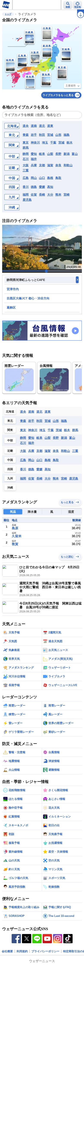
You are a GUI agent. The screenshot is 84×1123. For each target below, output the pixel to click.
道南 (34, 125)
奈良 (58, 165)
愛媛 (42, 186)
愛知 (34, 153)
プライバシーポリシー (45, 951)
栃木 (70, 142)
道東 (50, 125)
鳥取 (58, 177)
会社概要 (7, 951)
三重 (26, 170)
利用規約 (22, 951)
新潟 (67, 153)
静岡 (26, 153)
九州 (12, 197)
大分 (50, 194)
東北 (12, 135)
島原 (15, 528)
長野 (58, 153)
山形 (58, 134)
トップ (8, 14)
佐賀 (34, 194)
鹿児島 (27, 199)
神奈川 (35, 142)
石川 (26, 158)
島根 (50, 177)
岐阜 (42, 153)
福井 (34, 158)
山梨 (50, 153)
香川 (26, 186)
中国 (12, 178)
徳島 (34, 186)
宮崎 (67, 194)
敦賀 (15, 544)
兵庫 (34, 165)
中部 (12, 156)
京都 (42, 165)
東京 (26, 142)
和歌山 (68, 165)
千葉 (53, 142)
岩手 (34, 134)
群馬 (26, 147)
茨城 (61, 142)
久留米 (17, 536)
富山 (75, 153)
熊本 (58, 194)
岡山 (34, 177)
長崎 (42, 194)
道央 (26, 125)
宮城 (50, 134)
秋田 (42, 134)
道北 (42, 125)
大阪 (26, 165)
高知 (50, 186)
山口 (42, 177)
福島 (67, 134)
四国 (12, 187)
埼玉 (45, 142)
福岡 (26, 194)
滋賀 (50, 165)
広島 (26, 177)
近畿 (12, 167)
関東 (12, 145)
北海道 (12, 126)
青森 (26, 134)
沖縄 (12, 207)
